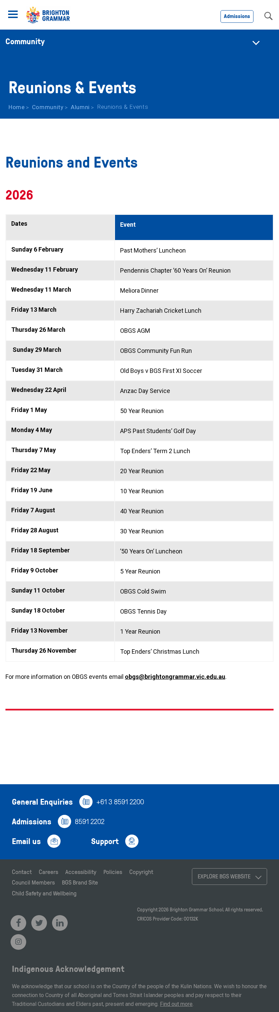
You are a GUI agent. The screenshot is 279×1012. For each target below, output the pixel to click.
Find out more (176, 1004)
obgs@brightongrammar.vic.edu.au (175, 676)
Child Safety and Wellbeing (44, 893)
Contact (22, 872)
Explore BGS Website (224, 876)
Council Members (33, 882)
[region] (139, 438)
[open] (13, 14)
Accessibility (80, 872)
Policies (112, 872)
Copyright (141, 872)
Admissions (237, 16)
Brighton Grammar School (196, 909)
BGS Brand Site (80, 882)
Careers (48, 872)
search (268, 16)
